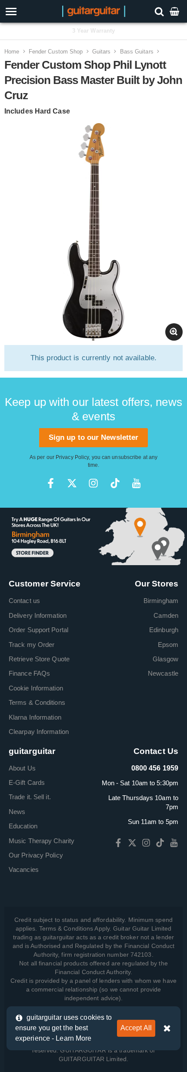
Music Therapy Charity (41, 840)
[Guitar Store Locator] (93, 535)
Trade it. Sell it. (30, 797)
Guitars (101, 51)
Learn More (73, 1038)
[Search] (160, 11)
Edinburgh (163, 629)
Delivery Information (38, 615)
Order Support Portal (38, 629)
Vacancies (24, 869)
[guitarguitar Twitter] (72, 483)
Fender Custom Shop (56, 51)
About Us (22, 768)
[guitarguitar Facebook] (51, 483)
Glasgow (165, 659)
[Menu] (26, 11)
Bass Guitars (137, 51)
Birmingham (161, 600)
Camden (166, 615)
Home (11, 51)
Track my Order (31, 644)
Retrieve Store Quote (39, 659)
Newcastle (163, 673)
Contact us (24, 600)
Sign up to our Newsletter (94, 437)
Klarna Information (35, 717)
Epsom (168, 644)
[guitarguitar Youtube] (136, 483)
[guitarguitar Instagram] (93, 483)
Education (23, 826)
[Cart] (175, 11)
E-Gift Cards (27, 782)
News (17, 811)
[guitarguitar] (93, 10)
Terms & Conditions (37, 702)
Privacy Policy (72, 457)
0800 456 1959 (154, 768)
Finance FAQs (29, 673)
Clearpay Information (39, 731)
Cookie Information (36, 688)
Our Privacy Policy (36, 855)
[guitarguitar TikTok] (115, 483)
